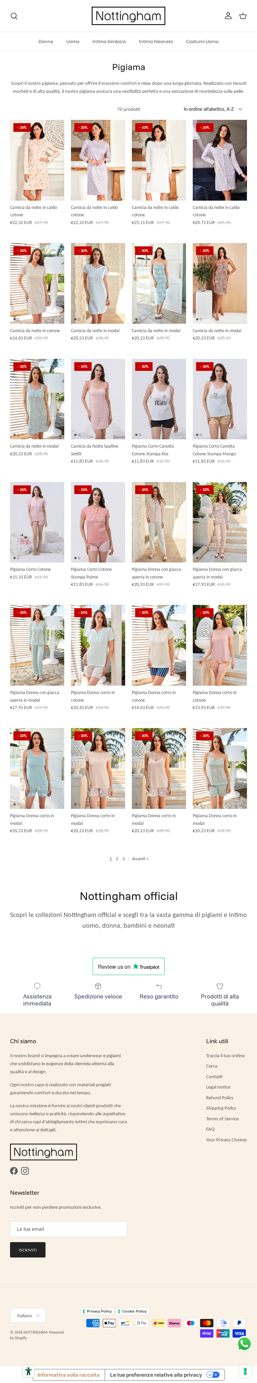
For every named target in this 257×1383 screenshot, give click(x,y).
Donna (45, 41)
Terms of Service (222, 1119)
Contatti (214, 1077)
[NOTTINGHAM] (128, 16)
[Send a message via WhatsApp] (244, 1344)
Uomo (72, 41)
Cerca (211, 1066)
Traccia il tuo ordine (225, 1056)
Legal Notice (218, 1087)
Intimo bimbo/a (109, 41)
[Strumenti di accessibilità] (28, 1371)
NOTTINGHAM (35, 1332)
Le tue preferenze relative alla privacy (156, 1375)
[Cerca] (14, 16)
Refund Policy (220, 1098)
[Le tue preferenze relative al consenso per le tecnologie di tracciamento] (245, 1371)
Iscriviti (28, 1249)
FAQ (210, 1129)
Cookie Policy (134, 1311)
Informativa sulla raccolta (68, 1375)
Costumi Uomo (202, 41)
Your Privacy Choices (226, 1140)
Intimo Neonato (156, 41)
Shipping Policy (221, 1108)
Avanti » (140, 859)
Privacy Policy (99, 1311)
